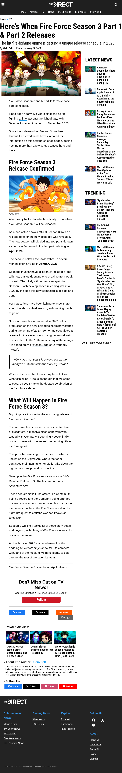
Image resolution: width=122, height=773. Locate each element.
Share (18, 612)
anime (23, 118)
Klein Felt (8, 48)
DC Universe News (14, 743)
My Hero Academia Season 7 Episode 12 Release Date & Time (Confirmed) (65, 651)
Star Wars (80, 11)
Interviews (95, 11)
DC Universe (64, 11)
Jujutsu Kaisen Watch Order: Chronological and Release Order (17, 651)
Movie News (10, 724)
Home (3, 19)
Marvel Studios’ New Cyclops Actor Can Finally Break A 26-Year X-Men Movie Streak (105, 175)
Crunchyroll (103, 343)
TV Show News (12, 729)
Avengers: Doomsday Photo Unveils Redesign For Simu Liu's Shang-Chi (106, 75)
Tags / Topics (68, 729)
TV (43, 11)
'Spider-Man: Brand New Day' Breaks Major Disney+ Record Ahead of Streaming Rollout (105, 209)
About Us (95, 740)
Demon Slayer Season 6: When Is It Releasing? (42, 649)
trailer (64, 232)
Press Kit (94, 749)
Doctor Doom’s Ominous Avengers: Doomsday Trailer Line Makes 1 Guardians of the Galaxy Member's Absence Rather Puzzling (106, 147)
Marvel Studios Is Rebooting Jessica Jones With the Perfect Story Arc (106, 253)
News (51, 11)
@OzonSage (40, 344)
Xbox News (38, 719)
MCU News (10, 733)
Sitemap (94, 759)
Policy (93, 754)
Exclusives (66, 724)
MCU (23, 11)
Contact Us (95, 744)
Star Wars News (12, 738)
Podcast (65, 719)
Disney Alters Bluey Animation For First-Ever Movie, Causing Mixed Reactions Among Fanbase (106, 119)
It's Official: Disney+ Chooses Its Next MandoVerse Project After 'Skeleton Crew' (106, 233)
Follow (14, 686)
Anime (92, 343)
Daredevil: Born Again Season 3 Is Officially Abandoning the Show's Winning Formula (105, 97)
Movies (34, 11)
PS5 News (38, 724)
